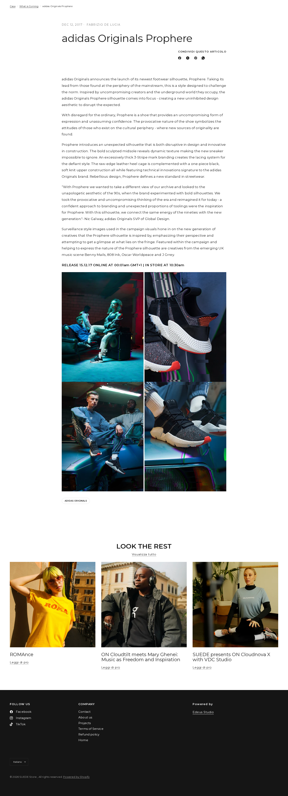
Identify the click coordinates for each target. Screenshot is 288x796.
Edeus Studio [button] (203, 712)
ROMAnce (21, 654)
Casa (12, 6)
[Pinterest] (196, 58)
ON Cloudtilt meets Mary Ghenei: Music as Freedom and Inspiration (140, 657)
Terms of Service (90, 729)
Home (83, 740)
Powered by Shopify (76, 776)
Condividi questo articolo (202, 51)
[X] (188, 58)
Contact (84, 712)
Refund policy (88, 734)
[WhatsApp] (204, 58)
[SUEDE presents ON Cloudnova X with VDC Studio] (235, 604)
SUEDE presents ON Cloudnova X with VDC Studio (231, 657)
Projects (84, 723)
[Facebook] (180, 58)
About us (85, 717)
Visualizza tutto (144, 554)
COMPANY (86, 704)
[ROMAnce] (52, 604)
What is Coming (28, 6)
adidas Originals (76, 500)
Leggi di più (19, 662)
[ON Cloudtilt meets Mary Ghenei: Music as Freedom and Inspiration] (144, 604)
